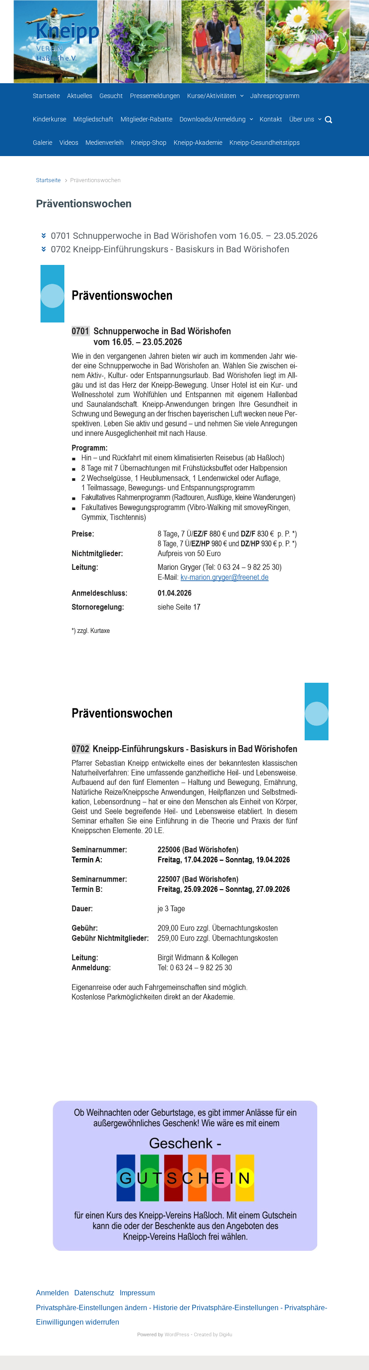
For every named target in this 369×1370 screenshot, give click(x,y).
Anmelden (52, 1293)
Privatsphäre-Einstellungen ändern (91, 1308)
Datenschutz (94, 1293)
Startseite (48, 180)
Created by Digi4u (213, 1335)
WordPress (177, 1335)
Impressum (137, 1293)
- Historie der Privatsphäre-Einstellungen (214, 1308)
